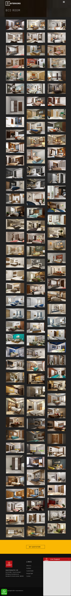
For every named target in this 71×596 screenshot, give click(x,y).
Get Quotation (34, 547)
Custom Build (29, 571)
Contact (28, 576)
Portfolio (28, 568)
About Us (28, 565)
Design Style (29, 573)
